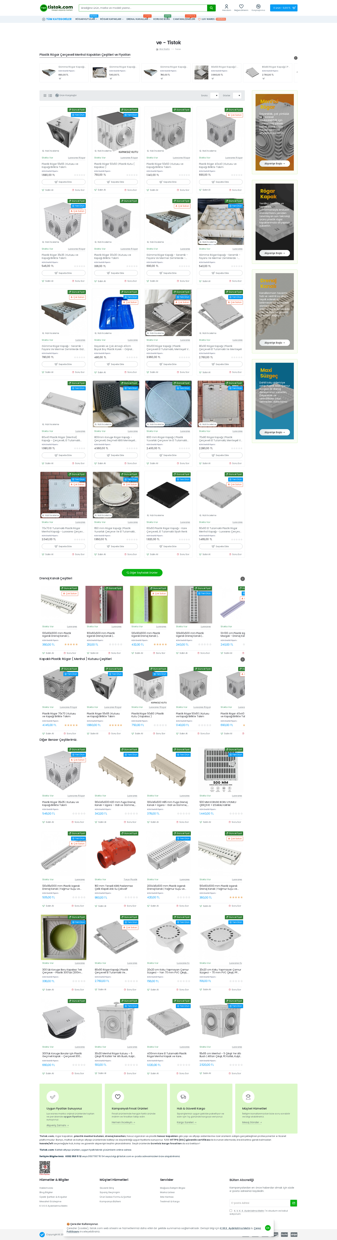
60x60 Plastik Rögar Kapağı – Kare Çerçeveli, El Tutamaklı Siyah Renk (167, 530)
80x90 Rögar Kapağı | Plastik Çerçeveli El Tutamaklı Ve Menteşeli (276, 67)
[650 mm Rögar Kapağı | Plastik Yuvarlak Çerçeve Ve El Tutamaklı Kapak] (116, 495)
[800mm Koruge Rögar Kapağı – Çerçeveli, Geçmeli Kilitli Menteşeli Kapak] (116, 404)
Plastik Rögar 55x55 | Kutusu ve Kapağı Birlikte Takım (60, 165)
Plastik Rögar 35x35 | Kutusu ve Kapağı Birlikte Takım (60, 256)
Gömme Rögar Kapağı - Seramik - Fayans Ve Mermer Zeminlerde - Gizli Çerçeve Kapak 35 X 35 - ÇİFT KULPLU (123, 67)
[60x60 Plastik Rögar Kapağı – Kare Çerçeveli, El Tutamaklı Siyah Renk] (168, 495)
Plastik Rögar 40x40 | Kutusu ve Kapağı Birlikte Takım (218, 165)
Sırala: (204, 95)
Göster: (227, 95)
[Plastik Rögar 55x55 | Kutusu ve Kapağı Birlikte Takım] (63, 130)
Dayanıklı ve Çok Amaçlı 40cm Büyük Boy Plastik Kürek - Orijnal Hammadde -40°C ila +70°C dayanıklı (113, 347)
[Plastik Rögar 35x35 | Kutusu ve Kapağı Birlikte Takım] (63, 221)
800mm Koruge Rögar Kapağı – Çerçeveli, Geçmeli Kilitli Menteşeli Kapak (114, 439)
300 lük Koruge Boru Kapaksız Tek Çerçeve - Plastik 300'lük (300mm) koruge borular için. (63, 971)
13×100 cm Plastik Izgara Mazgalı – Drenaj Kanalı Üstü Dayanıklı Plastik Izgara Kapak (238, 635)
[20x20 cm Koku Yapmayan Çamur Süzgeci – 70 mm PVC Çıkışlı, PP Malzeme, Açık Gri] (221, 937)
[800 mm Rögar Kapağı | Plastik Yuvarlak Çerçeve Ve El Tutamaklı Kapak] (168, 404)
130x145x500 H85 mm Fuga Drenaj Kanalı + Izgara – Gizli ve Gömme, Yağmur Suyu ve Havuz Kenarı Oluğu (167, 804)
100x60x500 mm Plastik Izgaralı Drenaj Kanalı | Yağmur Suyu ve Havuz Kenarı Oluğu (101, 635)
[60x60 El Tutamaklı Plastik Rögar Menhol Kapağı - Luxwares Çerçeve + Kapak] (221, 495)
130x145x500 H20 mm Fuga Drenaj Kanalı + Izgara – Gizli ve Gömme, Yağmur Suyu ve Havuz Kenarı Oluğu (115, 804)
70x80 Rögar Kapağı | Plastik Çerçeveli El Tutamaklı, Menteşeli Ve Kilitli (220, 439)
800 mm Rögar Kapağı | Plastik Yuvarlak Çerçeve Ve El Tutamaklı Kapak (167, 439)
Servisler (166, 1180)
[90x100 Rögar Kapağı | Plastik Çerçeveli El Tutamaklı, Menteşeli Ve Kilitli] (201, 72)
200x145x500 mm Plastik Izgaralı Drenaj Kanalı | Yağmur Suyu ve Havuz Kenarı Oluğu (166, 887)
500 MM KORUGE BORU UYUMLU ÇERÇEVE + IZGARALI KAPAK (218, 804)
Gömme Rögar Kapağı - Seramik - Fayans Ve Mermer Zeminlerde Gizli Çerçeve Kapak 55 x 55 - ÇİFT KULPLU (174, 67)
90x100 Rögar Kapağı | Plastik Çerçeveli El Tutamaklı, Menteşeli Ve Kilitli (225, 67)
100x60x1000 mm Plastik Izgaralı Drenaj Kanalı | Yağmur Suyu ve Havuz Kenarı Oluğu (56, 635)
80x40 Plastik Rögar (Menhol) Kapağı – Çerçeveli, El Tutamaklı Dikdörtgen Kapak (61, 439)
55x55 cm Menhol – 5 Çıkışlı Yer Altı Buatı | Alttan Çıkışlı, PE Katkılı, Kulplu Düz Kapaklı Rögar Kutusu (221, 1055)
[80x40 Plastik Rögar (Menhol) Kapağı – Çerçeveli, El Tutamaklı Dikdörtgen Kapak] (63, 404)
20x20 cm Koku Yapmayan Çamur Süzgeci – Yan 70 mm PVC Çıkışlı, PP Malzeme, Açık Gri (168, 971)
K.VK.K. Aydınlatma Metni (235, 1228)
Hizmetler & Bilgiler (54, 1180)
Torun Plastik (130, 879)
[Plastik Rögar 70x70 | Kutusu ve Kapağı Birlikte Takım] (59, 685)
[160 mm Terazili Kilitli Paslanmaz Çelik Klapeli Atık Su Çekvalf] (116, 853)
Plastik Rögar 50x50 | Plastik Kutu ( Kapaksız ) (114, 165)
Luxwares (185, 248)
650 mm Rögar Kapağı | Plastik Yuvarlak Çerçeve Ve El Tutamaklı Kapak (114, 530)
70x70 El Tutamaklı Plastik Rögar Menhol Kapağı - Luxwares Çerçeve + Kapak (63, 530)
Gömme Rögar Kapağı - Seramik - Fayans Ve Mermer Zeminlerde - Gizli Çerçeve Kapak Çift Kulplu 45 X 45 (72, 67)
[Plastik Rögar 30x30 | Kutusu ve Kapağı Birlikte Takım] (116, 221)
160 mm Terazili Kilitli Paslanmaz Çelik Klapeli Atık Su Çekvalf (114, 887)
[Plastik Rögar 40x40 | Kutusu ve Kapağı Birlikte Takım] (221, 130)
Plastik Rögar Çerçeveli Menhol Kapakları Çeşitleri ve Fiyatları (84, 55)
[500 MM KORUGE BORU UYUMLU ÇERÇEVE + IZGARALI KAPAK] (221, 770)
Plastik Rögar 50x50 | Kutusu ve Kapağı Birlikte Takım (165, 165)
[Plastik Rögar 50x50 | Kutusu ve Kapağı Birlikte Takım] (168, 130)
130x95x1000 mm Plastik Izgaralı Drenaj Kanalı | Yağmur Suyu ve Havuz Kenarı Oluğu (61, 887)
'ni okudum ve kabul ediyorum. (259, 1212)
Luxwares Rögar (76, 157)
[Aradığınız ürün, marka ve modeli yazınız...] (211, 8)
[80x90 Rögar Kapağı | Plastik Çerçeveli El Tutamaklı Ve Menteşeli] (252, 72)
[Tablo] (45, 95)
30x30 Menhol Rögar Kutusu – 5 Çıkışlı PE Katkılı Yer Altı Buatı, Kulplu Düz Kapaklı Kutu (115, 1055)
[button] (60, 78)
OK (268, 1228)
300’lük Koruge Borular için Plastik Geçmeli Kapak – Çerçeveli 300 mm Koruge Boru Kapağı (62, 1055)
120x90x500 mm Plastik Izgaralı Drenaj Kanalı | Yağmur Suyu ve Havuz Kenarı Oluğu (190, 635)
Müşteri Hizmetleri (114, 1180)
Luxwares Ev (183, 963)
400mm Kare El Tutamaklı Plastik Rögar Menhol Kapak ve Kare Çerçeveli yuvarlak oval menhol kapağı (167, 1055)
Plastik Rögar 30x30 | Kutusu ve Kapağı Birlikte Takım (112, 256)
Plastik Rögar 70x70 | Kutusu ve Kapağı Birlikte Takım (59, 715)
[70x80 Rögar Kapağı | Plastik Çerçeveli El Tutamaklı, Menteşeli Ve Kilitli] (221, 404)
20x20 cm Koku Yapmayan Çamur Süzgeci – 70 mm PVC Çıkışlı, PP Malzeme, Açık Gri (220, 971)
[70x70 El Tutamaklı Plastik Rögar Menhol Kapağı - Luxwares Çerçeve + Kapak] (63, 495)
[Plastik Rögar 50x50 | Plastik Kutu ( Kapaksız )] (116, 130)
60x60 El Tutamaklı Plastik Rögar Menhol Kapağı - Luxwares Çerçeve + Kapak (220, 530)
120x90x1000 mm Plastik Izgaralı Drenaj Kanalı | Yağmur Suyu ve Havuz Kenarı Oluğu (145, 635)
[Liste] (50, 95)
